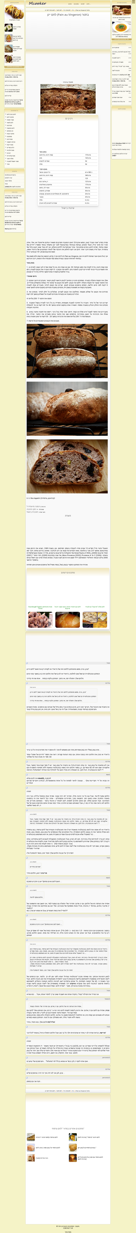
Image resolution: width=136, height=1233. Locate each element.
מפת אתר (68, 1232)
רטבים (9, 153)
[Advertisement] (69, 32)
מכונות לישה (116, 70)
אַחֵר (8, 164)
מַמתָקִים (9, 136)
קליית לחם (8, 96)
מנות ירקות (10, 145)
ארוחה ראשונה (11, 142)
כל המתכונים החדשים (14, 67)
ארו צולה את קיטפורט (118, 101)
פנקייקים (9, 125)
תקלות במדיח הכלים (11, 85)
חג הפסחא (10, 131)
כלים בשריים (10, 147)
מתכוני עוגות (10, 134)
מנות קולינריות (11, 156)
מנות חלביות (10, 150)
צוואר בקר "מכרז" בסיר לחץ (120, 66)
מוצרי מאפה (10, 120)
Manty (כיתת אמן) (10, 229)
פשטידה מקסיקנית (117, 62)
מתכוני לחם (10, 117)
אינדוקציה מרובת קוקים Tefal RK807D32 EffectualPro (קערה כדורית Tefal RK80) (14, 102)
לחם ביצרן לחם (11, 114)
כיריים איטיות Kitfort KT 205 (121, 75)
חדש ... (89, 4)
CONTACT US (68, 1228)
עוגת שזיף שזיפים (117, 97)
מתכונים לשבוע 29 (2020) (13, 186)
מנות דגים (10, 139)
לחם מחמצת (10, 128)
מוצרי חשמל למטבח (13, 161)
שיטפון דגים (115, 47)
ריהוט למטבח (116, 58)
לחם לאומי (10, 122)
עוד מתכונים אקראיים (122, 39)
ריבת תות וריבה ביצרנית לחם (13, 81)
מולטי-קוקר (10, 158)
